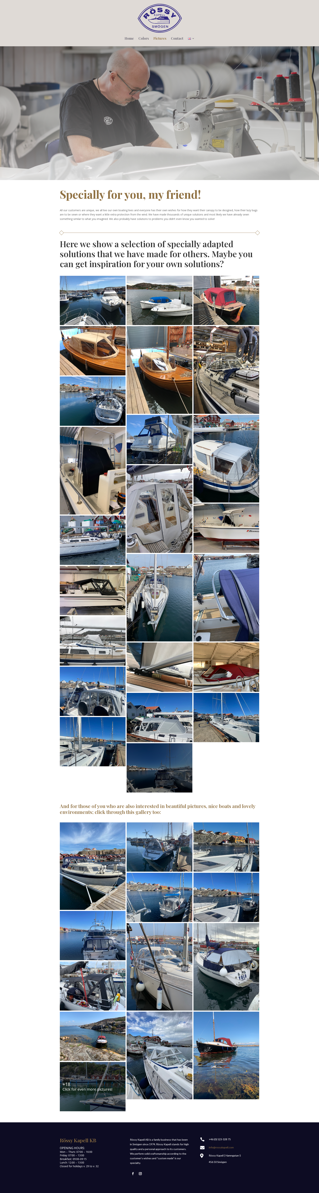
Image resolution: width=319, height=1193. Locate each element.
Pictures (159, 39)
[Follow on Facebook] (133, 1174)
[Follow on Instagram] (140, 1174)
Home (129, 39)
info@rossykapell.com (221, 1147)
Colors (143, 39)
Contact (177, 39)
